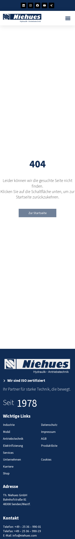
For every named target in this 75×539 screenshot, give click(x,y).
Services (8, 453)
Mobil (6, 432)
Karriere (8, 466)
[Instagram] (30, 5)
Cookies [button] (46, 459)
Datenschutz (49, 425)
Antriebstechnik (13, 439)
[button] (68, 18)
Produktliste (49, 446)
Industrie (9, 425)
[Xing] (51, 5)
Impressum (48, 432)
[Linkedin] (23, 5)
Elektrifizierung (13, 446)
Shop (6, 473)
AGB (44, 439)
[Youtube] (44, 5)
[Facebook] (37, 5)
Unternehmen (12, 459)
